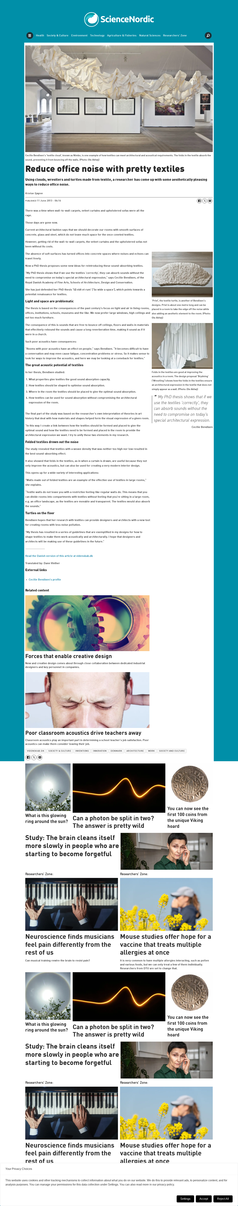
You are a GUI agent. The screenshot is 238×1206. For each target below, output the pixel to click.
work (151, 751)
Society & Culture (57, 35)
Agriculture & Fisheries (121, 35)
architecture (135, 751)
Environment (79, 35)
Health (40, 35)
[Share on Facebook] (199, 200)
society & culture (59, 751)
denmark (116, 751)
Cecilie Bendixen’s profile (45, 579)
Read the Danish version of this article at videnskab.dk (59, 556)
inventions (82, 751)
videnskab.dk (35, 751)
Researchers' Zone (175, 35)
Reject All (223, 1198)
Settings (185, 1198)
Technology (97, 35)
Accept (203, 1198)
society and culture (172, 751)
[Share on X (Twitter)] (204, 200)
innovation (99, 751)
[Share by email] (209, 200)
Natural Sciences (149, 35)
